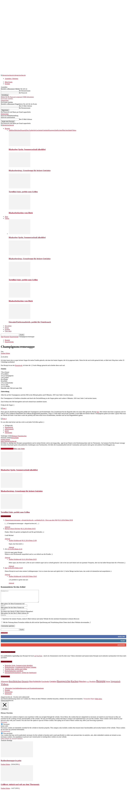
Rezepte (7, 128)
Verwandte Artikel (7, 449)
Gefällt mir (121, 636)
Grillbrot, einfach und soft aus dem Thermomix (20, 784)
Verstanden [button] (86, 699)
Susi (6, 568)
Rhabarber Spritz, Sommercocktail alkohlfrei (27, 149)
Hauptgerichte (52, 130)
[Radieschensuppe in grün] (17, 757)
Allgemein (4, 681)
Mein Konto (8, 82)
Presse (7, 327)
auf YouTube (38, 656)
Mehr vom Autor (19, 449)
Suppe (7, 431)
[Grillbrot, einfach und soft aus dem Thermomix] (17, 780)
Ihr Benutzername (24, 91)
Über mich (8, 331)
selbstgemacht (9, 429)
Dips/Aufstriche (31, 130)
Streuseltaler (15, 438)
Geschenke (39, 130)
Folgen (122, 640)
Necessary (6, 724)
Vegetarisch (115, 681)
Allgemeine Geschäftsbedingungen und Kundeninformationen (24, 688)
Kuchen (59, 130)
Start (2, 337)
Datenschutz (5, 100)
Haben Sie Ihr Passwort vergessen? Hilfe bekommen (17, 97)
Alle (10, 130)
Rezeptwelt (18, 365)
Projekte (7, 329)
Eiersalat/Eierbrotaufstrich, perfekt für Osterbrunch (30, 322)
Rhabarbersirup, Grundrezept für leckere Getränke (30, 170)
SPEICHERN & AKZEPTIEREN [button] (12, 738)
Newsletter (8, 326)
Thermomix (8, 432)
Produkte (92, 681)
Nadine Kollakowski (15, 540)
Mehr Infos (98, 699)
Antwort (7, 527)
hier (98, 412)
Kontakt (7, 84)
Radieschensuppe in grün (11, 760)
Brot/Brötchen (15, 130)
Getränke (45, 130)
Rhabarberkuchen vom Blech (21, 213)
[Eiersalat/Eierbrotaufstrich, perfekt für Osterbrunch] (19, 318)
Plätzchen (65, 130)
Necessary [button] (4, 722)
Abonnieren (121, 645)
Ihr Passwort (23, 93)
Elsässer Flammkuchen (19, 436)
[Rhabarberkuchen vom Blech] (19, 209)
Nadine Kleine (5, 353)
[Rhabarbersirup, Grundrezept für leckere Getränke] (19, 166)
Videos (74, 130)
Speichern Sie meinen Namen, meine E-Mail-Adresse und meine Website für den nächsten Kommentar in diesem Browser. (41, 619)
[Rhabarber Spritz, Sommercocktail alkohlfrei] (19, 145)
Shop (6, 216)
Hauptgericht (9, 427)
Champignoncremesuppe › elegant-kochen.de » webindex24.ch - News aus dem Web (31, 520)
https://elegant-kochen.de (8, 441)
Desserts (23, 130)
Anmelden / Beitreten (11, 78)
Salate (70, 130)
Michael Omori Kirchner (12, 528)
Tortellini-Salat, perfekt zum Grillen (23, 192)
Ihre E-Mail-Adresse (25, 106)
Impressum (8, 693)
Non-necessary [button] (5, 731)
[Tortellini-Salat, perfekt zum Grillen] (19, 188)
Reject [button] (93, 699)
